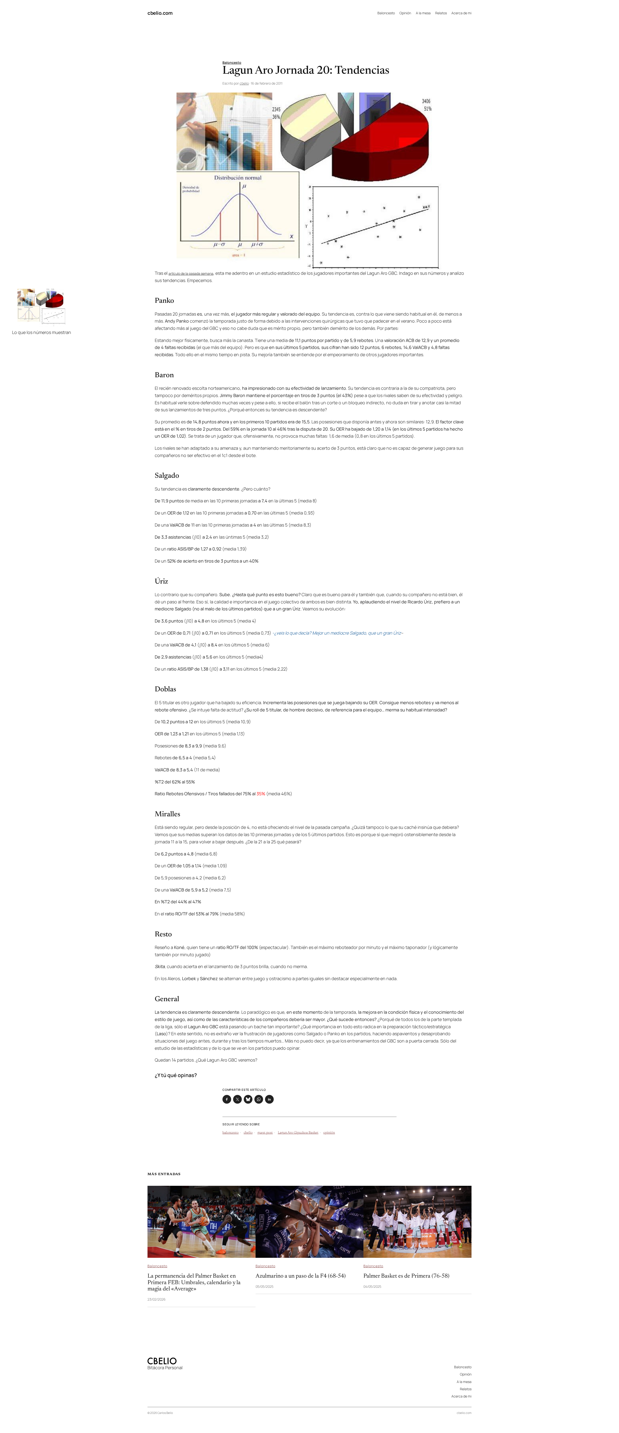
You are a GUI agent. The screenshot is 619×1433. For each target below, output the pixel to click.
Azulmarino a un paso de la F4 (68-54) (301, 1276)
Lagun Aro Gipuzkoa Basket (298, 1133)
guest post (265, 1133)
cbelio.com (159, 13)
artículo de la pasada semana (191, 273)
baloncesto (230, 1133)
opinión (329, 1133)
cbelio (244, 83)
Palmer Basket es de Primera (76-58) (406, 1276)
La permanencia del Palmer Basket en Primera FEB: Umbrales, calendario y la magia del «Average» (194, 1282)
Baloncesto (231, 62)
